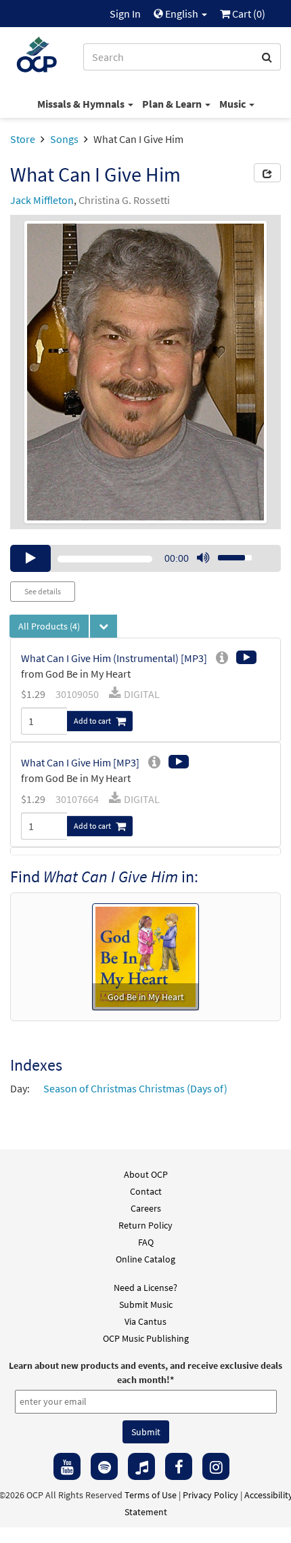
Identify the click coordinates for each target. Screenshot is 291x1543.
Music (233, 103)
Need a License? (145, 1287)
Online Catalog (145, 1259)
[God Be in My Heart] (145, 955)
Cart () (247, 13)
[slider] (227, 553)
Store (22, 139)
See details (42, 591)
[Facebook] (178, 1466)
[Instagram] (215, 1466)
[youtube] (67, 1466)
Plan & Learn (173, 103)
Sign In (125, 13)
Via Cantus (145, 1321)
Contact (146, 1191)
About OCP (146, 1174)
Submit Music (146, 1304)
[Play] (30, 558)
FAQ (146, 1242)
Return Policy (145, 1225)
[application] (145, 558)
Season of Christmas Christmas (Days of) (135, 1088)
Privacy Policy (210, 1495)
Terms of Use (151, 1495)
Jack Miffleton (42, 200)
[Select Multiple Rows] (103, 626)
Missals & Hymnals (82, 103)
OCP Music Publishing (146, 1338)
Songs (64, 139)
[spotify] (104, 1466)
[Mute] (203, 558)
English (181, 13)
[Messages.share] (267, 172)
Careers (146, 1208)
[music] (141, 1466)
